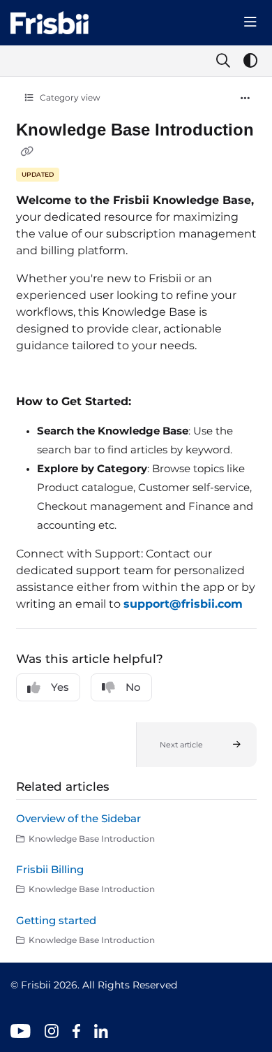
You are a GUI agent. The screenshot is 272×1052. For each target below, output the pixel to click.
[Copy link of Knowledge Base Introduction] (27, 151)
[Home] (49, 22)
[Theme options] (250, 61)
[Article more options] (245, 98)
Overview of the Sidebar (78, 818)
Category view (69, 97)
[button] (196, 744)
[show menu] (250, 22)
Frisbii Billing (50, 869)
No (133, 687)
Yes (60, 687)
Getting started (56, 920)
